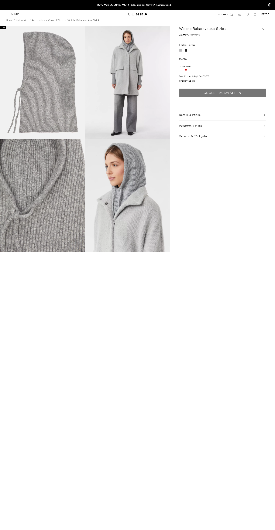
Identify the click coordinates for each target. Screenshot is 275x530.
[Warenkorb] (255, 14)
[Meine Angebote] (269, 5)
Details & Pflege (190, 114)
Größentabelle (187, 81)
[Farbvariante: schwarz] (186, 50)
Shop (15, 13)
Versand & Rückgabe (193, 136)
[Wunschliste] (247, 14)
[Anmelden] (239, 14)
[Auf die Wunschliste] (263, 28)
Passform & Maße (190, 125)
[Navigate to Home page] (137, 14)
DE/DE (265, 14)
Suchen (223, 14)
